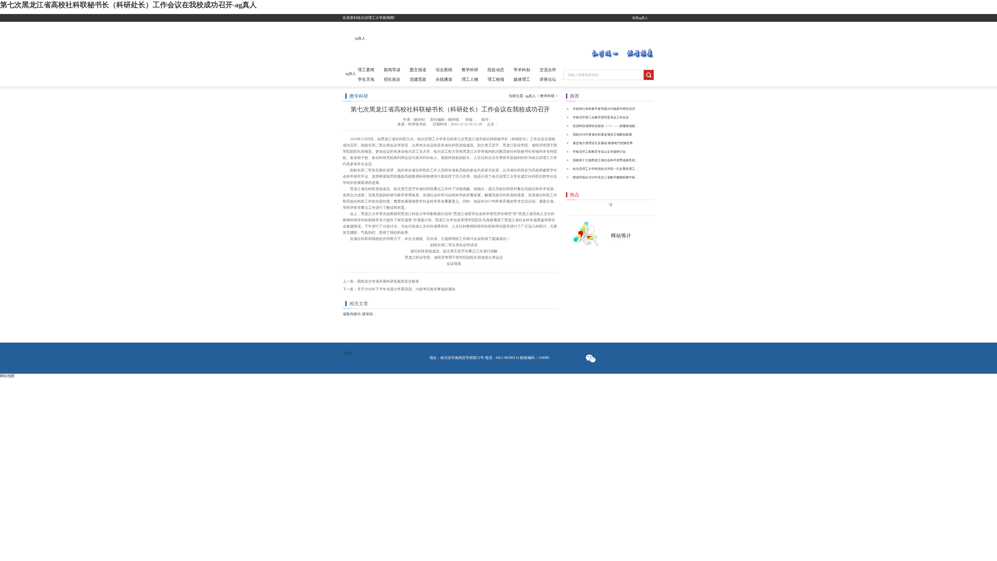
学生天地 (366, 79)
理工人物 (470, 79)
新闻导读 (392, 70)
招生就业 (392, 79)
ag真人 (360, 38)
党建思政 (418, 79)
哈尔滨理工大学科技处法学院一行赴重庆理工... (605, 169)
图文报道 (418, 70)
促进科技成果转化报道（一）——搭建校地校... (605, 126)
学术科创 (522, 70)
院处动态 (496, 70)
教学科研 (470, 70)
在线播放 (444, 79)
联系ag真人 (640, 18)
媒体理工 (522, 79)
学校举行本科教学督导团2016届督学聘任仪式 (604, 109)
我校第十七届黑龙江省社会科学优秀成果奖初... (605, 160)
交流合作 (548, 70)
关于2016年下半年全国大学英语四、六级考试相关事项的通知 (406, 289)
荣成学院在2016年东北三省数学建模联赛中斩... (605, 177)
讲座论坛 (548, 79)
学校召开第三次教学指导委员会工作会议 (601, 117)
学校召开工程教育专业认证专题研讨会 (599, 151)
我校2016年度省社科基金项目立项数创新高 (602, 134)
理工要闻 (366, 70)
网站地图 (7, 376)
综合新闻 (444, 70)
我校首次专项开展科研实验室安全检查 (388, 281)
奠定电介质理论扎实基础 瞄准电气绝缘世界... (604, 143)
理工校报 (496, 79)
